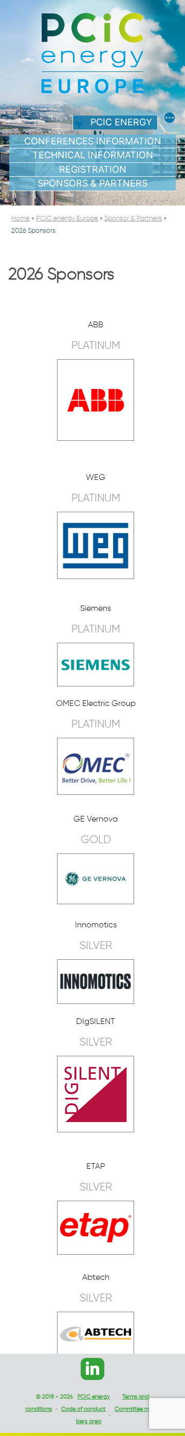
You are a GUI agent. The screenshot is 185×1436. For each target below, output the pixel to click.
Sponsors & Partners (92, 183)
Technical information (92, 155)
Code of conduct (83, 1408)
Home (20, 218)
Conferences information (92, 141)
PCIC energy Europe (67, 218)
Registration (92, 169)
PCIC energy (121, 122)
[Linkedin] (92, 1369)
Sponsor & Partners (133, 218)
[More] (169, 119)
